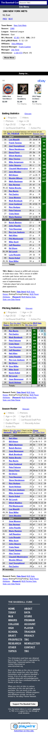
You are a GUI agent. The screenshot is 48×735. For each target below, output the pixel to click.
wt (45, 435)
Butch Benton (15, 222)
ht (39, 435)
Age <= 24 (24, 121)
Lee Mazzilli (14, 139)
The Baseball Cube (10, 2)
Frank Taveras (15, 143)
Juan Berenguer (16, 379)
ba (40, 137)
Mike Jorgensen (16, 162)
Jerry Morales (15, 172)
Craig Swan (14, 214)
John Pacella (15, 226)
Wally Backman (16, 181)
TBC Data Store (31, 325)
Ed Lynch (13, 251)
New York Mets (20, 25)
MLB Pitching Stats (29, 398)
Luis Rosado (15, 255)
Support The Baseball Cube (24, 704)
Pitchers (9, 121)
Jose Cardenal (15, 204)
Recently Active (32, 423)
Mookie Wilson (15, 178)
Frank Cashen (25, 47)
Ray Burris (13, 191)
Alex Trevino (14, 159)
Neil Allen (13, 235)
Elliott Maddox (15, 156)
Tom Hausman (15, 229)
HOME (11, 608)
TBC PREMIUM (13, 134)
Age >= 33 (26, 124)
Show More (9, 58)
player (11, 137)
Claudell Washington (18, 168)
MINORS (12, 620)
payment (36, 709)
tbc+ (44, 137)
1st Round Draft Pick (15, 128)
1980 (12, 28)
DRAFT (12, 635)
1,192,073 (18, 53)
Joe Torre (15, 50)
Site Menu (24, 7)
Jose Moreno (15, 197)
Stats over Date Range (11, 299)
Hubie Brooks (15, 188)
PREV (5, 19)
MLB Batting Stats (28, 297)
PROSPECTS (15, 639)
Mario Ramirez (15, 217)
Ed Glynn (13, 248)
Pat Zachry (14, 194)
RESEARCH (14, 643)
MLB (10, 616)
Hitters (25, 118)
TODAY (12, 612)
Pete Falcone (15, 210)
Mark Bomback (15, 201)
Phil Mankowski (16, 239)
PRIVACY (29, 635)
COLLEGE (13, 624)
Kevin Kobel (14, 258)
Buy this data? (15, 323)
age (30, 137)
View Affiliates (17, 44)
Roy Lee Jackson (17, 232)
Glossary (28, 114)
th (30, 328)
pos (34, 137)
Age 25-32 (11, 124)
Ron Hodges (14, 207)
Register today (38, 134)
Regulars (12, 118)
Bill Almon (13, 175)
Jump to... (24, 73)
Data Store (21, 292)
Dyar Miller (14, 261)
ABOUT (28, 608)
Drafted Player (12, 423)
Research (16, 297)
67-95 (16, 38)
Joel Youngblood (17, 146)
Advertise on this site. (24, 731)
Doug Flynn (14, 152)
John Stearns (15, 165)
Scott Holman (15, 382)
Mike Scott (14, 242)
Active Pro (36, 128)
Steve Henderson (17, 149)
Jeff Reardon (15, 245)
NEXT (11, 19)
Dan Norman (14, 185)
